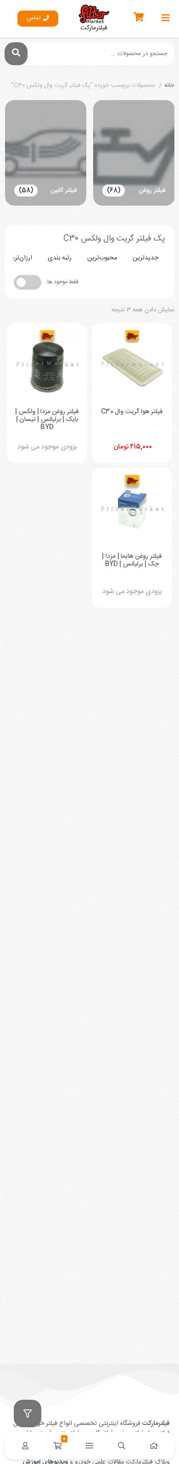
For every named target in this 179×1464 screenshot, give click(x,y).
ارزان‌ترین (19, 258)
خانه (169, 85)
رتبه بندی (60, 258)
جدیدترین (145, 258)
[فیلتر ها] (27, 1413)
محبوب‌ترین (102, 258)
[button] (37, 19)
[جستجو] (16, 53)
